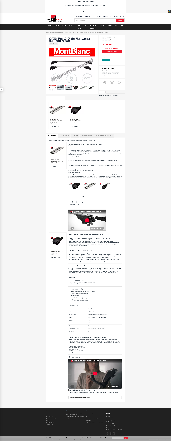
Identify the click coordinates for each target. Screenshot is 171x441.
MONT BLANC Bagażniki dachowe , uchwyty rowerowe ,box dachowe (63, 37)
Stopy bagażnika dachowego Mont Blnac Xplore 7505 (75, 121)
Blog (122, 25)
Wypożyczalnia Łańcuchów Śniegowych (94, 422)
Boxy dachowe (86, 26)
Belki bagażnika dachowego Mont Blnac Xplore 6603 (56, 121)
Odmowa (121, 438)
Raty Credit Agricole (90, 413)
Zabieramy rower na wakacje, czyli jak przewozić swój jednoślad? (74, 414)
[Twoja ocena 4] (113, 37)
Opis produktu (52, 135)
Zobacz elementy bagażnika (111, 48)
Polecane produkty (86, 135)
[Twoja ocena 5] (114, 37)
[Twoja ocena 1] (109, 37)
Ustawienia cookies (50, 422)
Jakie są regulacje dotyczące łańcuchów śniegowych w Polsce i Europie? (75, 417)
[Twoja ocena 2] (110, 37)
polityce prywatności (76, 439)
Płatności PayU (89, 415)
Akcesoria (109, 25)
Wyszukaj (120, 20)
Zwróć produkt (49, 424)
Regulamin (48, 415)
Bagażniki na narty (64, 26)
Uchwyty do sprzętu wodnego (93, 27)
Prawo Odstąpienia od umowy (52, 416)
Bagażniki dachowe (50, 26)
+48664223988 (110, 423)
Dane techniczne (64, 135)
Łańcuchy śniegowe (102, 26)
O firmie (48, 413)
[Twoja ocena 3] (112, 37)
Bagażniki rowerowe (57, 26)
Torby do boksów (79, 27)
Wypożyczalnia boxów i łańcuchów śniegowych (93, 419)
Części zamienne (116, 26)
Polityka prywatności (51, 418)
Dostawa (88, 416)
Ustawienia (114, 438)
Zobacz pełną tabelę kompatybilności (80, 397)
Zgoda (126, 438)
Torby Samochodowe (72, 26)
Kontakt (48, 420)
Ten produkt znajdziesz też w (104, 135)
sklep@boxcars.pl (111, 425)
